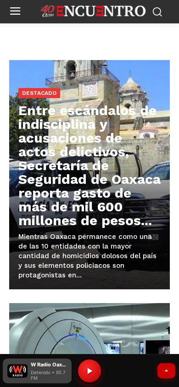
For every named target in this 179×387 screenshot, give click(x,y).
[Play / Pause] (89, 370)
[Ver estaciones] (166, 370)
